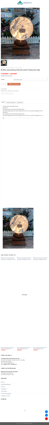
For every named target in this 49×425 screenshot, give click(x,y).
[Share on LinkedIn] (13, 93)
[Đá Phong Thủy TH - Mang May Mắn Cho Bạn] (24, 2)
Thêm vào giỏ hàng (14, 84)
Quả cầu (12, 90)
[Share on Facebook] (4, 93)
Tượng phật (3, 389)
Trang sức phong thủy (6, 393)
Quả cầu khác (16, 90)
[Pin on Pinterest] (11, 93)
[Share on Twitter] (6, 93)
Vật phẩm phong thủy (10, 67)
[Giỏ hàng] (47, 2)
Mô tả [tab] (3, 102)
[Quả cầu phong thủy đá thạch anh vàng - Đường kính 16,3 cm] (24, 301)
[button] (38, 34)
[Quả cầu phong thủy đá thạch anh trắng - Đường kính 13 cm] (40, 301)
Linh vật (2, 386)
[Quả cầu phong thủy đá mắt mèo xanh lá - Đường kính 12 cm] (8, 301)
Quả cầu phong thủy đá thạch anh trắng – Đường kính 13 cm (40, 348)
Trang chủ (3, 67)
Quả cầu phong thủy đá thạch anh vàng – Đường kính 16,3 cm (23, 348)
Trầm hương (4, 391)
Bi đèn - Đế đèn (18, 67)
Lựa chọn (3, 79)
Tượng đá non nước (5, 395)
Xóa (47, 77)
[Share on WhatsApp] (2, 93)
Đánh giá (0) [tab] (19, 102)
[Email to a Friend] (8, 93)
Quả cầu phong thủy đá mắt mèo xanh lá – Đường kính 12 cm (7, 348)
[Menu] (1, 2)
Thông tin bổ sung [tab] (11, 102)
